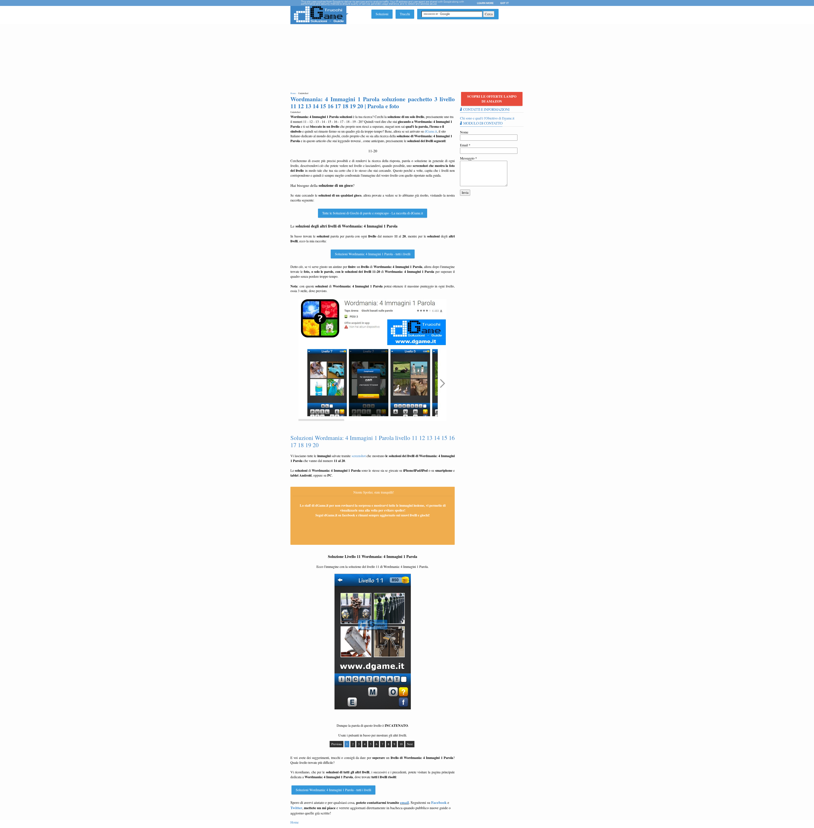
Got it (504, 3)
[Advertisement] (407, 56)
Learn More (485, 3)
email (404, 802)
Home (294, 822)
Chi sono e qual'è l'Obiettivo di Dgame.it (487, 118)
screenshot (359, 456)
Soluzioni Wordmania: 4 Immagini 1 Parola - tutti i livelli (372, 254)
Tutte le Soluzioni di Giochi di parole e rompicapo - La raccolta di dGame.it (372, 213)
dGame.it (431, 131)
